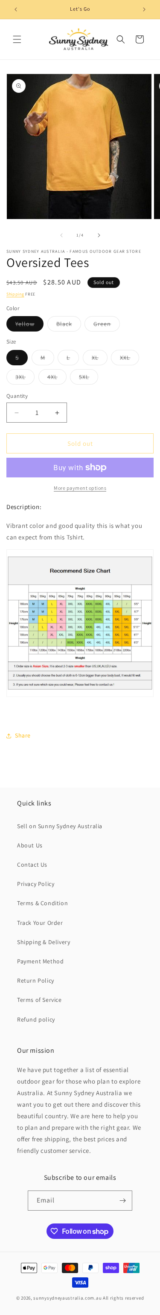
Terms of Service (39, 1000)
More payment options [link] (80, 488)
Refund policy (36, 1019)
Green (106, 326)
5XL (88, 379)
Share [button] (23, 735)
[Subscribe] (122, 1201)
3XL (25, 379)
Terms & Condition (42, 903)
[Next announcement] (144, 9)
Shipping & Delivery (43, 942)
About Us (30, 845)
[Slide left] (61, 235)
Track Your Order (40, 923)
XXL (129, 359)
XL (100, 359)
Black (68, 326)
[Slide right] (99, 235)
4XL (57, 379)
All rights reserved (123, 1298)
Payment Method (40, 961)
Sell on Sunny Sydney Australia (59, 826)
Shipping (15, 294)
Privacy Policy (35, 884)
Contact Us (32, 864)
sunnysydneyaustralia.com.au (67, 1298)
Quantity (17, 396)
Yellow (29, 326)
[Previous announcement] (15, 9)
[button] (17, 39)
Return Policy (35, 980)
